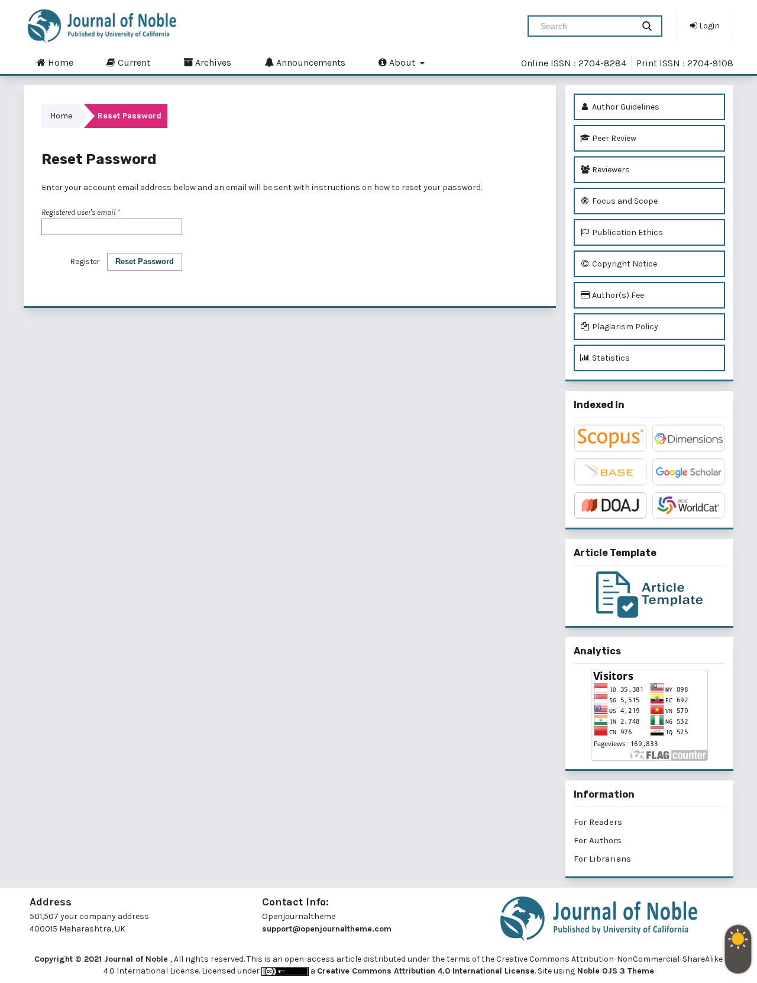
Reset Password (144, 261)
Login (708, 26)
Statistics (610, 358)
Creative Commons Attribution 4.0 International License (426, 971)
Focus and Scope (624, 201)
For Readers (598, 822)
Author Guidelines (624, 107)
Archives (212, 62)
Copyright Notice (623, 264)
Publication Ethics (626, 232)
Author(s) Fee (617, 295)
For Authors (598, 840)
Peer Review (613, 138)
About (402, 62)
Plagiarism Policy (624, 327)
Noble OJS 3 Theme (614, 971)
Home (59, 62)
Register (84, 261)
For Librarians (602, 858)
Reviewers (610, 170)
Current (132, 62)
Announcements (309, 62)
